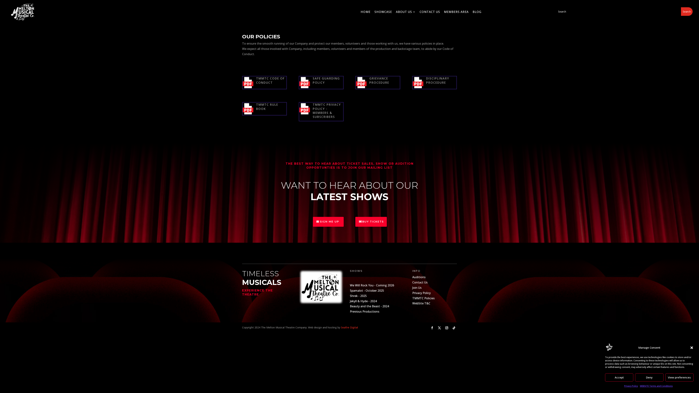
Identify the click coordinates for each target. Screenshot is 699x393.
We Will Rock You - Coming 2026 (372, 285)
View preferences (679, 377)
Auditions (419, 277)
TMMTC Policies (423, 298)
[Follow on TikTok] (454, 328)
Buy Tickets (373, 221)
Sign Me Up (329, 221)
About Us (404, 12)
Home (365, 12)
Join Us (417, 288)
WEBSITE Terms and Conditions (656, 386)
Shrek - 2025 (358, 296)
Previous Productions (364, 311)
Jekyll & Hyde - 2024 (363, 301)
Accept (619, 377)
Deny (649, 377)
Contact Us (430, 12)
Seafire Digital (349, 327)
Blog (477, 12)
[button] (692, 348)
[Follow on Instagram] (447, 328)
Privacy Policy (631, 386)
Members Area (456, 12)
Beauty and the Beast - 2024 (369, 306)
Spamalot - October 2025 (367, 291)
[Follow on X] (439, 328)
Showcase (383, 12)
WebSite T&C (421, 303)
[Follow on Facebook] (432, 328)
